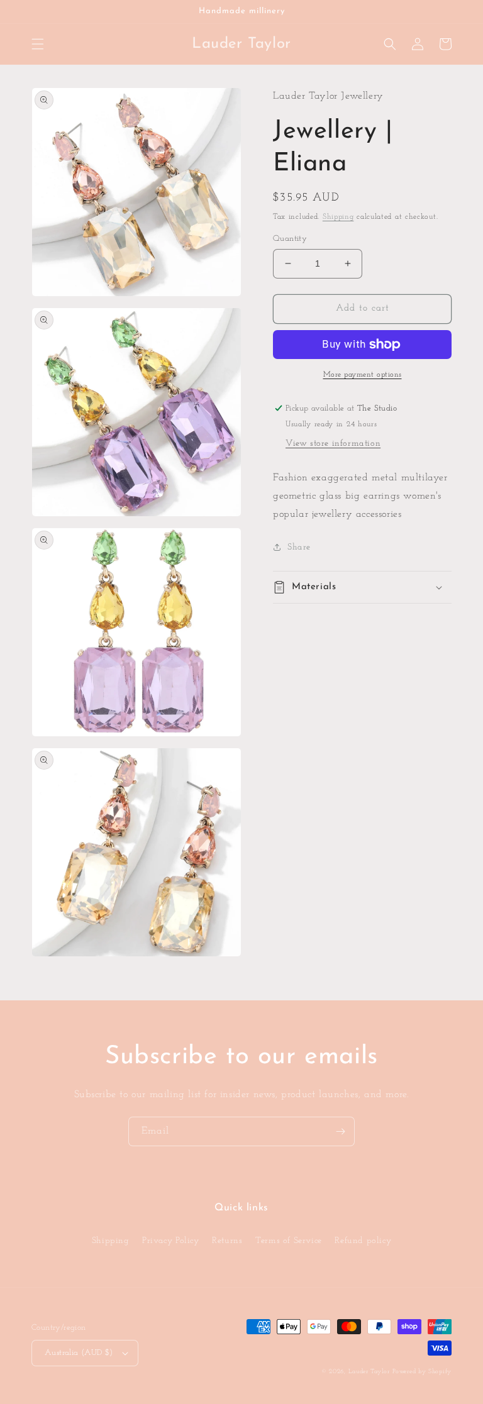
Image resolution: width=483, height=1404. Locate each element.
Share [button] (299, 547)
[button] (38, 44)
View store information (333, 443)
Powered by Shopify (422, 1371)
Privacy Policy (170, 1241)
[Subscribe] (340, 1131)
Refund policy (363, 1241)
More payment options (362, 375)
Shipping (338, 217)
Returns (227, 1241)
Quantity (290, 239)
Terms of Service (288, 1241)
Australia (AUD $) (79, 1353)
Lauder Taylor (369, 1371)
